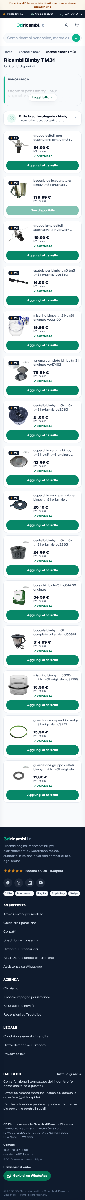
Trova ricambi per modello (23, 914)
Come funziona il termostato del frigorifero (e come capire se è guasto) (38, 1084)
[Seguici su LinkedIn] (29, 882)
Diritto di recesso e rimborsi (24, 1045)
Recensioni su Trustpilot (22, 1014)
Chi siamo (10, 988)
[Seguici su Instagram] (18, 882)
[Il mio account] (66, 25)
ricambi (30, 25)
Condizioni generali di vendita (25, 1036)
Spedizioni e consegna (20, 940)
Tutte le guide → (69, 1074)
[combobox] (39, 38)
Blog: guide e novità (18, 1006)
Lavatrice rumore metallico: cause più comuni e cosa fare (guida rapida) (39, 1095)
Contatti (9, 931)
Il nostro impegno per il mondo (26, 997)
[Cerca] (76, 38)
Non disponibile (43, 210)
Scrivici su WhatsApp (30, 1176)
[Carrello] (77, 25)
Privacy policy (14, 1054)
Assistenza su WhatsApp (22, 966)
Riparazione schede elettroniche (28, 958)
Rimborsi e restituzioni (20, 949)
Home (8, 52)
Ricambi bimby (28, 52)
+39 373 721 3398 (15, 1150)
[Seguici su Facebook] (7, 882)
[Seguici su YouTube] (40, 882)
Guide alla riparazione (19, 923)
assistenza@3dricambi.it (19, 1154)
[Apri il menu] (8, 25)
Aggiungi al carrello (42, 165)
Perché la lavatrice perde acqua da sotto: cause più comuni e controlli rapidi (40, 1106)
